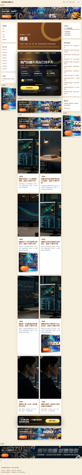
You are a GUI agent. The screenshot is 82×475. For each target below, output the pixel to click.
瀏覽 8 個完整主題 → (24, 46)
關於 (74, 2)
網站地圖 (19, 470)
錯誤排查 (4, 63)
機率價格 (4, 55)
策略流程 (4, 57)
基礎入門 (4, 49)
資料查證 (4, 52)
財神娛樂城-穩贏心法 (7, 2)
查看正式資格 (52, 420)
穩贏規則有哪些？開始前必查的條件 (71, 55)
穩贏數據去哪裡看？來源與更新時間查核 (71, 83)
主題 (67, 2)
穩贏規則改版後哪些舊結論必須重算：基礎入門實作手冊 (50, 181)
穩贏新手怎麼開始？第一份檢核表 (71, 75)
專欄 (70, 2)
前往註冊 (49, 87)
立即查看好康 (30, 87)
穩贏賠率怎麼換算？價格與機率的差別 (71, 67)
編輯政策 (4, 39)
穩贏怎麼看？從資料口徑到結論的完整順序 (71, 51)
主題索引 (3, 470)
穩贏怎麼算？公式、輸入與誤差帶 (71, 59)
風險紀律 (4, 60)
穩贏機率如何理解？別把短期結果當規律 (71, 62)
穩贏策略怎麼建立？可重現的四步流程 (71, 71)
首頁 (3, 28)
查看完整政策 (67, 108)
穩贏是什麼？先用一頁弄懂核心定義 (71, 46)
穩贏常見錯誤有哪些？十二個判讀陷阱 (71, 79)
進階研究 (4, 68)
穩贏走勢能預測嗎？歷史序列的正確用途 (71, 92)
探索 (64, 2)
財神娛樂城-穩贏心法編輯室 (8, 79)
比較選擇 (4, 66)
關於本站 (14, 470)
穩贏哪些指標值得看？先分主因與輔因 (71, 88)
